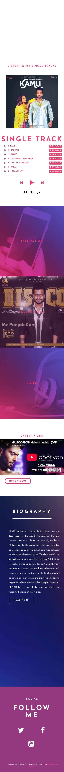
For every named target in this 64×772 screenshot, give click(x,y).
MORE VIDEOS (18, 481)
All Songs (32, 192)
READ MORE (21, 600)
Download (55, 146)
